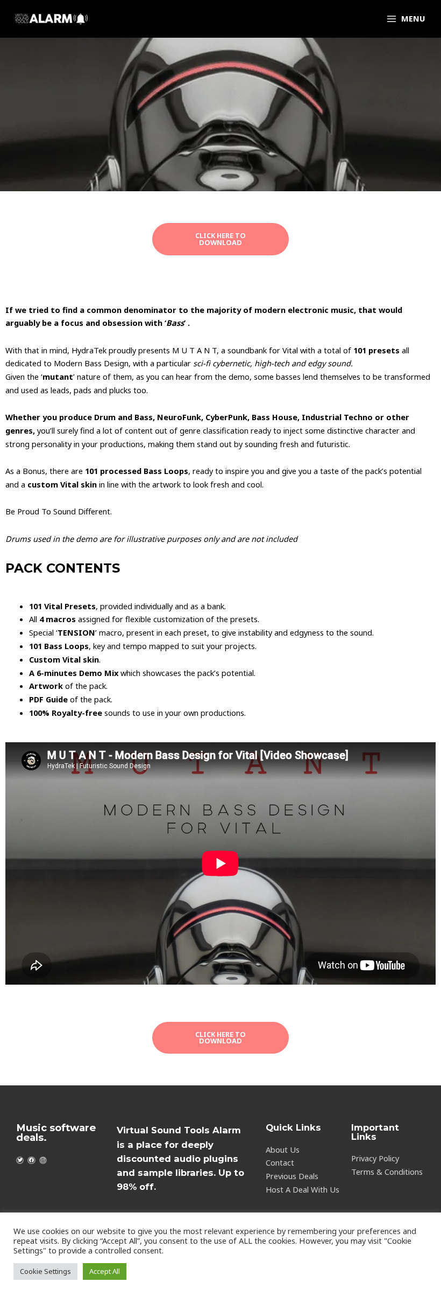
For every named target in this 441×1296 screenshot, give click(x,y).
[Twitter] (20, 1160)
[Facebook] (31, 1160)
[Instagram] (43, 1160)
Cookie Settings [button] (45, 1271)
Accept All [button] (104, 1271)
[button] (220, 239)
